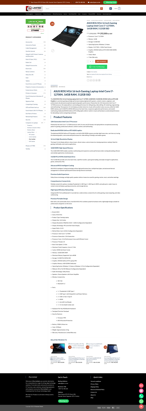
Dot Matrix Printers (31, 113)
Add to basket (101, 61)
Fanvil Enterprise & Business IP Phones (34, 97)
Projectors (29, 125)
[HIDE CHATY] (141, 406)
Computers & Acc (38, 13)
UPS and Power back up (57, 13)
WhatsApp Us (63, 401)
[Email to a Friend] (93, 80)
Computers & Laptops (32, 123)
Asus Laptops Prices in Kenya (105, 74)
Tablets (28, 81)
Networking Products (107, 13)
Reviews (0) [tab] (62, 86)
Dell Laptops (32, 141)
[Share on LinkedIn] (99, 80)
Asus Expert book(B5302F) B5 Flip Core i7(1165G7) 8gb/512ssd (93, 359)
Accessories (84, 13)
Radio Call (28, 62)
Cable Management (29, 13)
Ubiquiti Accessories (31, 65)
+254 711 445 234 (80, 2)
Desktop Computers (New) (33, 127)
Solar (79, 13)
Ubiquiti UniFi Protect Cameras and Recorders (34, 55)
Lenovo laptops (32, 136)
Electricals (99, 13)
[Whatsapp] (141, 401)
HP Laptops (32, 134)
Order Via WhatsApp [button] (98, 67)
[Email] (141, 385)
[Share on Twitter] (91, 80)
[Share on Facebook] (88, 80)
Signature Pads (30, 101)
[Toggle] (45, 123)
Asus (91, 76)
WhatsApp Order (111, 2)
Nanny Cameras (30, 71)
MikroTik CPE (29, 74)
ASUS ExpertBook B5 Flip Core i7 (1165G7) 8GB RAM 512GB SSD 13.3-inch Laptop (77, 359)
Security (65, 13)
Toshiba (28, 149)
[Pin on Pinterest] (96, 80)
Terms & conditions (95, 381)
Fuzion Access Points (31, 90)
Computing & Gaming (32, 104)
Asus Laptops (32, 139)
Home (88, 20)
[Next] (120, 355)
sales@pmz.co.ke (95, 2)
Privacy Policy (94, 384)
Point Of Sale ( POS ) (72, 13)
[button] (110, 8)
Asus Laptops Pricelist (94, 74)
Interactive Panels (31, 45)
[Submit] (101, 8)
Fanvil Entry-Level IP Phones (34, 84)
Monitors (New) (31, 130)
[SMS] (141, 391)
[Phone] (141, 396)
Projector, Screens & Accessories (35, 87)
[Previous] (51, 355)
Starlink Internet (30, 51)
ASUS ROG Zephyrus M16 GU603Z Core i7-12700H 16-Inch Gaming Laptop (58, 359)
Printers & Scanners (47, 13)
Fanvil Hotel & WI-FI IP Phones (34, 110)
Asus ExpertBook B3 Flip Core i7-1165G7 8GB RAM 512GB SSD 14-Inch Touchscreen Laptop (112, 359)
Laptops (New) (30, 132)
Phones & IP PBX (92, 13)
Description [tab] (54, 86)
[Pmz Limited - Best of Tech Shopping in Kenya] (34, 8)
